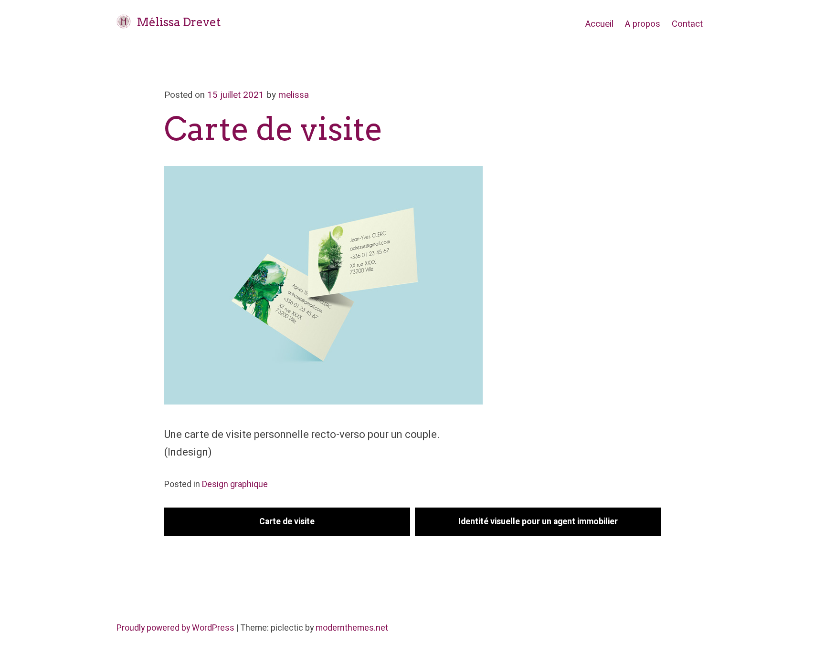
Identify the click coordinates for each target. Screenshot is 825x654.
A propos (642, 24)
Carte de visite (287, 522)
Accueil (599, 24)
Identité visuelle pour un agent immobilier (538, 522)
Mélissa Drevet (179, 22)
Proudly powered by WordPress (176, 628)
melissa (293, 95)
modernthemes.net (352, 628)
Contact (687, 24)
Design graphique (235, 484)
